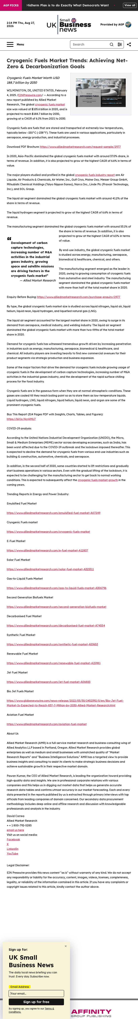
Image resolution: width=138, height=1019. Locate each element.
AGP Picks (11, 5)
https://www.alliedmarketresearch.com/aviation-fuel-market (47, 724)
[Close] (65, 946)
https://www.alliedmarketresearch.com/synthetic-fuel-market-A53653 (52, 644)
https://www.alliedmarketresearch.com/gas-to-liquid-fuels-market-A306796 (56, 588)
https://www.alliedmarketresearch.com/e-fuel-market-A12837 (47, 550)
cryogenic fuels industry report (95, 175)
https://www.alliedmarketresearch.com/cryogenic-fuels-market (48, 531)
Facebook (13, 839)
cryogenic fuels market (50, 104)
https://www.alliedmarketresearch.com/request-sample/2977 (80, 146)
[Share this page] (129, 44)
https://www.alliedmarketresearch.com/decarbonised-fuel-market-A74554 (56, 625)
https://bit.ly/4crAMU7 (21, 419)
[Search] (112, 44)
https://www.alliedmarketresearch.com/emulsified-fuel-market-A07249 (53, 513)
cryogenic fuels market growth (98, 480)
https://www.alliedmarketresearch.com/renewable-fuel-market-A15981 (53, 663)
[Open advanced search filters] (120, 44)
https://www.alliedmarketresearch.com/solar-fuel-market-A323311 (50, 569)
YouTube (12, 853)
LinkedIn (12, 849)
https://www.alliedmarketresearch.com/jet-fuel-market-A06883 (48, 682)
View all (130, 5)
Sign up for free (36, 1002)
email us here (15, 830)
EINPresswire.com (30, 95)
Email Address (19, 986)
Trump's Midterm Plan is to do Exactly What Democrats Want (61, 5)
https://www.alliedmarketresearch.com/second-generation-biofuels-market (56, 606)
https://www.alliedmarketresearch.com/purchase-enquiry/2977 (78, 297)
